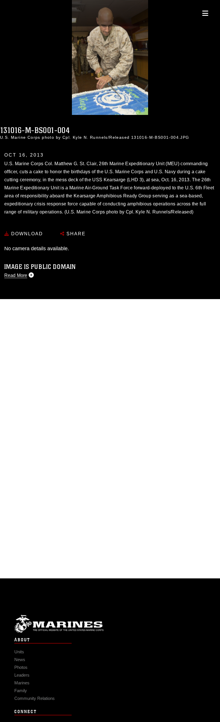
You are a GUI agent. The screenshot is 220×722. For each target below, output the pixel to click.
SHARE (75, 233)
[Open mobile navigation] (205, 13)
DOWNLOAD (26, 233)
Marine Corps (110, 624)
